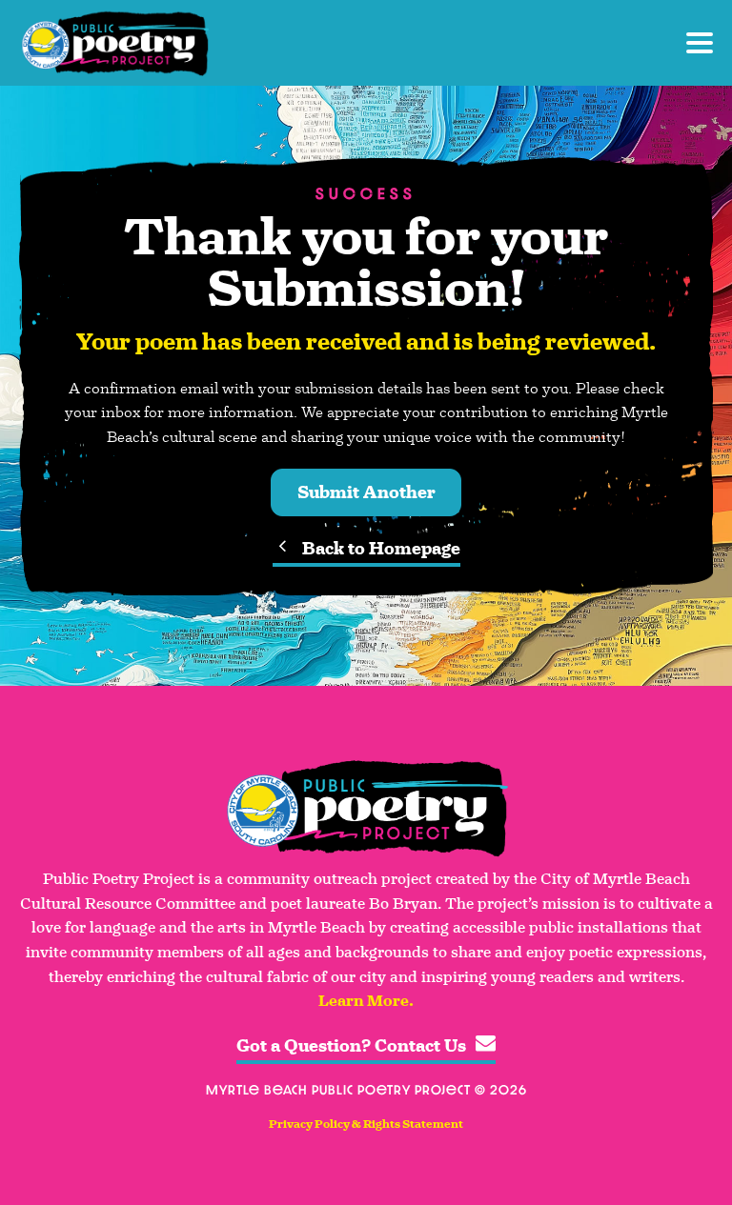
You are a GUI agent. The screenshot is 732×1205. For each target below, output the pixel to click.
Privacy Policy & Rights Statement (366, 1124)
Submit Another (366, 492)
